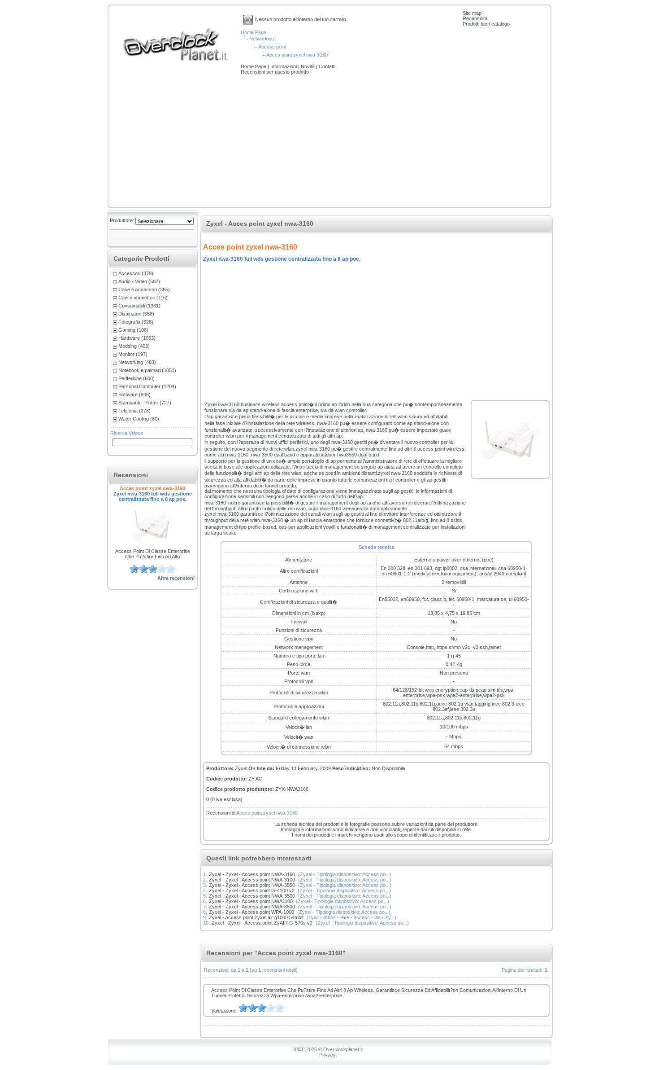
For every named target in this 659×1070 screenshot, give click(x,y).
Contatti (327, 66)
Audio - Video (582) (139, 281)
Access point (272, 46)
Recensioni (475, 18)
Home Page (253, 32)
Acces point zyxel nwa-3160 (297, 54)
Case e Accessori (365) (144, 289)
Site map (472, 13)
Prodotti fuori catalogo (486, 23)
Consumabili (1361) (139, 305)
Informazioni (284, 66)
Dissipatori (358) (136, 313)
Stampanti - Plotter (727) (144, 402)
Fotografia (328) (135, 322)
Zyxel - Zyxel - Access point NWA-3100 (252, 879)
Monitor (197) (132, 354)
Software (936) (134, 394)
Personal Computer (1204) (147, 386)
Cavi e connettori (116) (143, 297)
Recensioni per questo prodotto (275, 72)
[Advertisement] (329, 142)
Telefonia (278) (134, 410)
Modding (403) (134, 346)
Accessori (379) (135, 273)
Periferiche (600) (136, 378)
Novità (308, 66)
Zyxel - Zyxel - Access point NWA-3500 (252, 896)
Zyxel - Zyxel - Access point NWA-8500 (252, 906)
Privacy (327, 1054)
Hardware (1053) (137, 338)
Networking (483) (137, 362)
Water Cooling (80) (138, 418)
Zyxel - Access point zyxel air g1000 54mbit (256, 917)
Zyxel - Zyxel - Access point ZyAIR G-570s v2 (262, 922)
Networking (261, 38)
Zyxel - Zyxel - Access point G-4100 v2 (252, 890)
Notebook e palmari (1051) (147, 370)
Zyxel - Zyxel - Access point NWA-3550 (252, 885)
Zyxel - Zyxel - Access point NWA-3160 (252, 874)
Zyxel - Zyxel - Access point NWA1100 (251, 901)
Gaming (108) (133, 330)
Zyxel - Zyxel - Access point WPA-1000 (251, 912)
